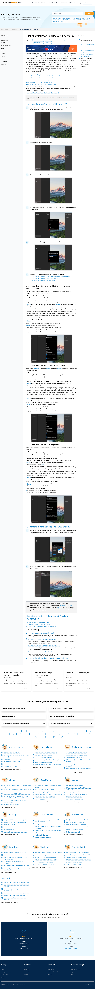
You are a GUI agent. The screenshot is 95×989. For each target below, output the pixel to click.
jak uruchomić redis (81, 19)
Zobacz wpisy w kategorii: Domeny (71, 802)
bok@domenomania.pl (71, 948)
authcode (26, 734)
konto (61, 39)
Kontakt (87, 3)
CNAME (24, 731)
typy (60, 734)
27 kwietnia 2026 (7, 677)
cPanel (83, 18)
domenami (69, 605)
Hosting (3, 56)
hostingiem (63, 605)
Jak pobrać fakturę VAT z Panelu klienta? (62, 716)
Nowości (6, 878)
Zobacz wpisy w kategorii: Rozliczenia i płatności (74, 772)
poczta (48, 39)
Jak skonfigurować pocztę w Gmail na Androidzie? (44, 645)
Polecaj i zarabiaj (72, 2)
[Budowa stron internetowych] (67, 814)
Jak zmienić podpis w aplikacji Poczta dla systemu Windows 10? (48, 658)
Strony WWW (4, 61)
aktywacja (80, 734)
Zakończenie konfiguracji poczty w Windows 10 (39, 82)
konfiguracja (36, 39)
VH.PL (2, 977)
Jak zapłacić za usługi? (9, 716)
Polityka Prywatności (89, 984)
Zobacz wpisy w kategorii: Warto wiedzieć (41, 867)
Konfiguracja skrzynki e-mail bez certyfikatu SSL (41, 80)
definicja (89, 731)
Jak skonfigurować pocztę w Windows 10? (38, 74)
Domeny (3, 53)
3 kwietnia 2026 (38, 677)
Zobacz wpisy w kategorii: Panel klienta (41, 767)
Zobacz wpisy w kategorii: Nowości (8, 902)
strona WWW (66, 19)
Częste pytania (4, 40)
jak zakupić (48, 736)
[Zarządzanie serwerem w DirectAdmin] (36, 780)
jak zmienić (56, 736)
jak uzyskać (40, 734)
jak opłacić (55, 18)
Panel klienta (4, 42)
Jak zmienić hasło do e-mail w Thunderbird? (42, 652)
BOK (72, 974)
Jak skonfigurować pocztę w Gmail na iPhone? (43, 639)
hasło (63, 18)
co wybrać (66, 734)
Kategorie (4, 35)
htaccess (17, 731)
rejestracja (41, 736)
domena (73, 731)
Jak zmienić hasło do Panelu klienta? (61, 709)
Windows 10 (48, 42)
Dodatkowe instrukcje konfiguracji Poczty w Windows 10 (41, 84)
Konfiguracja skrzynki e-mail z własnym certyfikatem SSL (43, 78)
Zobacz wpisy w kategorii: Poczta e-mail (41, 840)
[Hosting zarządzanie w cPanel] (5, 780)
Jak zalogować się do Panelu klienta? (13, 709)
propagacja (51, 731)
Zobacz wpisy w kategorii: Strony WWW (72, 834)
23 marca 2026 (69, 677)
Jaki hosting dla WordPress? (52, 2)
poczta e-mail (56, 19)
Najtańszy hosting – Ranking (38, 2)
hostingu (48, 368)
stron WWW (65, 97)
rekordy (73, 734)
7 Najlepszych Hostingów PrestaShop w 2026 (44, 674)
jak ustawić (67, 39)
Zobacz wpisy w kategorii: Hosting (8, 834)
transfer (33, 734)
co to (6, 734)
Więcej (25, 688)
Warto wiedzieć (4, 67)
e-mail (43, 39)
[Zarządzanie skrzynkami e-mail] (36, 814)
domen (32, 99)
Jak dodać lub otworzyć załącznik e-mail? (41, 633)
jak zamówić (88, 734)
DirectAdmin (88, 18)
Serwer (29, 304)
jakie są (54, 734)
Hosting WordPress (6, 972)
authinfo (19, 734)
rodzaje (48, 734)
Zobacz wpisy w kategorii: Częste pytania (10, 769)
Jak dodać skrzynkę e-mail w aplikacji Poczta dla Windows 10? (43, 93)
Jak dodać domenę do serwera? (60, 723)
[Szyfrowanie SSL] (67, 847)
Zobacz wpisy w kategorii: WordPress (9, 872)
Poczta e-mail (14, 29)
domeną (43, 385)
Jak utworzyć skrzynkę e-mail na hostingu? (15, 723)
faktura (60, 18)
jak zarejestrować (32, 736)
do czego (12, 734)
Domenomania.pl (21, 984)
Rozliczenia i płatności (6, 45)
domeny (59, 368)
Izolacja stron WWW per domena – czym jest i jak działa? (16, 674)
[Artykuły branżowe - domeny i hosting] (36, 847)
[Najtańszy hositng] (51, 48)
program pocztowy (38, 42)
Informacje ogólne (75, 969)
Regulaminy (74, 972)
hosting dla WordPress (71, 18)
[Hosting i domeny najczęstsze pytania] (5, 747)
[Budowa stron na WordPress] (5, 847)
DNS (61, 19)
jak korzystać (81, 731)
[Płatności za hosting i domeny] (67, 747)
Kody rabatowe (64, 2)
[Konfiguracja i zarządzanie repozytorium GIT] (5, 814)
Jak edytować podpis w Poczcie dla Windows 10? (39, 624)
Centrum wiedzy (25, 3)
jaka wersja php (72, 19)
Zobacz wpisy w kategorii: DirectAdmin (40, 802)
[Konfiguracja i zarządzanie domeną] (67, 780)
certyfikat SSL (37, 368)
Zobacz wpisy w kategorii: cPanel (8, 807)
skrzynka (55, 39)
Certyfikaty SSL (79, 847)
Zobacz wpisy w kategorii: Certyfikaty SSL (73, 867)
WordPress (78, 18)
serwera (58, 304)
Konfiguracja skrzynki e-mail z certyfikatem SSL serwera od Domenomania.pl (49, 76)
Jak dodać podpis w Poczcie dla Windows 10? (39, 622)
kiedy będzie (43, 731)
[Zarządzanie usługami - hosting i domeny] (36, 747)
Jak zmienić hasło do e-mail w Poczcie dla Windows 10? (41, 626)
